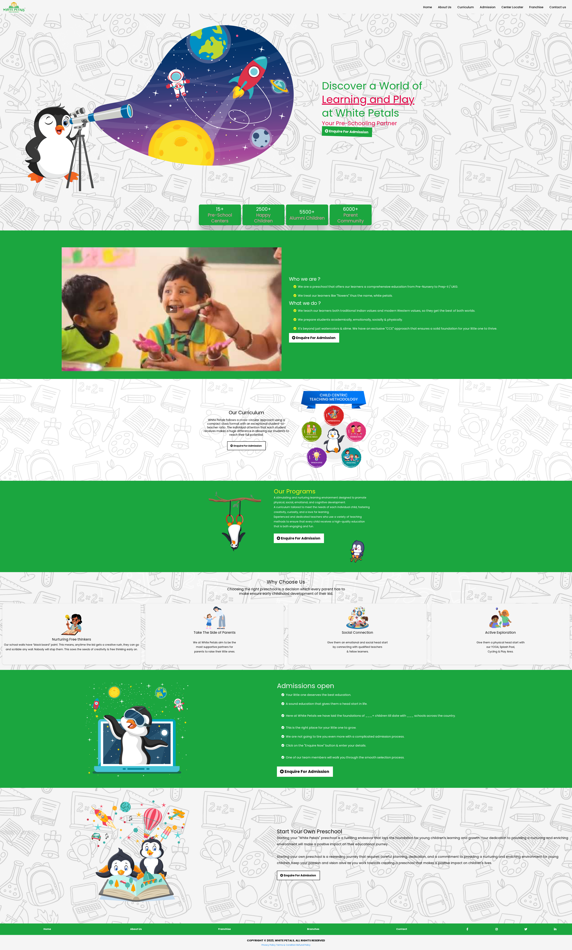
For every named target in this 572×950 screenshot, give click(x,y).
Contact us (557, 7)
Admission (487, 7)
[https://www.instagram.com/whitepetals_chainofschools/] (496, 929)
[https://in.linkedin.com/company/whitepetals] (554, 929)
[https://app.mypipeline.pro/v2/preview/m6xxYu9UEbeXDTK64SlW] (14, 7)
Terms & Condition (286, 944)
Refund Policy (303, 944)
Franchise (536, 7)
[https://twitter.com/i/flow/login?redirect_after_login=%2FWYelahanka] (525, 929)
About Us (444, 7)
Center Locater (512, 7)
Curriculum (465, 7)
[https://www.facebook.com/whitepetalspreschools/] (466, 929)
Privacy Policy (269, 944)
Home (427, 7)
